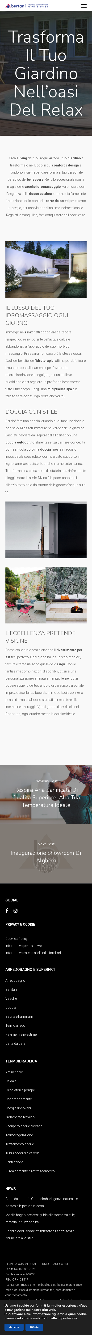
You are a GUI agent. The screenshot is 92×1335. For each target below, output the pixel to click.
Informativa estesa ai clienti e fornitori (33, 953)
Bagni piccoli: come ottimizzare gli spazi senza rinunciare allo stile (39, 1234)
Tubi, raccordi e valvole (22, 1153)
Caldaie (10, 1081)
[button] (84, 5)
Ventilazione (14, 1162)
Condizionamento (18, 1099)
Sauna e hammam (19, 1016)
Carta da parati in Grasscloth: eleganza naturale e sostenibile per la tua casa (41, 1202)
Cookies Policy (16, 939)
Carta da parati (16, 1043)
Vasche (11, 998)
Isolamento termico (20, 1117)
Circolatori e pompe (20, 1090)
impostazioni (67, 1318)
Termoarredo (15, 1025)
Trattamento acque (19, 1144)
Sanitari (11, 989)
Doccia (10, 1007)
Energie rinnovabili (18, 1108)
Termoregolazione (19, 1135)
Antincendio (14, 1072)
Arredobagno (15, 980)
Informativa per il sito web (24, 946)
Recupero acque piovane (23, 1126)
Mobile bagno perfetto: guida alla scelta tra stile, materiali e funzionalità (40, 1218)
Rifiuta (34, 1327)
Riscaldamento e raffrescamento (30, 1171)
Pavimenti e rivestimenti (22, 1034)
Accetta (14, 1327)
